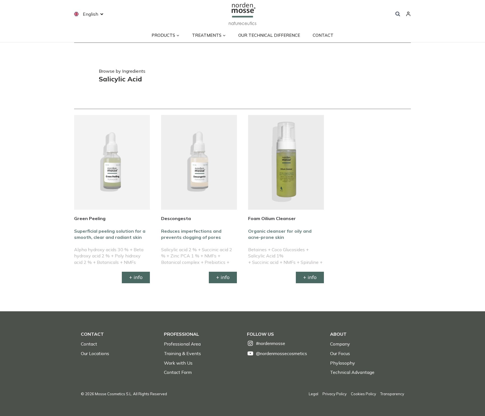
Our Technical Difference (269, 35)
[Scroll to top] (471, 399)
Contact (323, 35)
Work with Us (178, 363)
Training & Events (182, 353)
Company (340, 344)
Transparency (392, 394)
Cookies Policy (363, 394)
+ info (136, 277)
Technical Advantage (352, 372)
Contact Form (178, 372)
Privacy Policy (334, 394)
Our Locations (95, 353)
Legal (313, 394)
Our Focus (340, 353)
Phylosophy (342, 363)
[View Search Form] (398, 14)
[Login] (408, 14)
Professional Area (182, 344)
